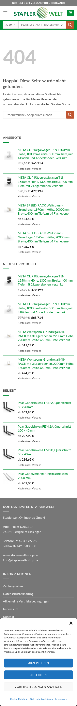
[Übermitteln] (70, 24)
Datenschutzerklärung (41, 699)
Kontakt (8, 616)
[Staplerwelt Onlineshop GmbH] (38, 13)
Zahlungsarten (13, 586)
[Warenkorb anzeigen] (70, 13)
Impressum (61, 699)
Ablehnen (38, 675)
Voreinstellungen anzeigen (38, 686)
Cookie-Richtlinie (19, 699)
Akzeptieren (38, 663)
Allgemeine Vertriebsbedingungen (26, 601)
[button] (71, 623)
